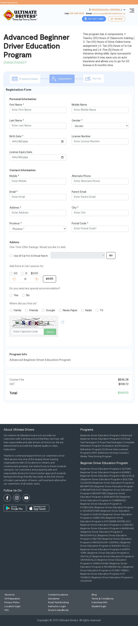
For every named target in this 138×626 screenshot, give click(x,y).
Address (15, 208)
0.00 (35, 273)
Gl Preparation (12, 598)
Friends (33, 310)
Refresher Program (90, 449)
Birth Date (16, 136)
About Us (9, 594)
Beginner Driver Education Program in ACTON (105, 469)
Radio (88, 310)
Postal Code (80, 223)
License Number (81, 136)
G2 (15, 273)
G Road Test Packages (110, 442)
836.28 (124, 379)
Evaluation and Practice (115, 446)
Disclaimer (54, 598)
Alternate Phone (81, 176)
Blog (94, 594)
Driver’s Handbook (58, 610)
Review (118, 18)
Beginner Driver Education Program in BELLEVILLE (107, 476)
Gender (77, 120)
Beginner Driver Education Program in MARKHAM (107, 528)
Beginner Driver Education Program (99, 435)
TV (101, 310)
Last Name (17, 120)
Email (14, 192)
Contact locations (58, 594)
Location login (12, 606)
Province (16, 223)
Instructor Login (57, 606)
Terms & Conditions (103, 598)
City (75, 208)
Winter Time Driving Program (95, 456)
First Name (17, 105)
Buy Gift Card (96, 19)
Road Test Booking (58, 602)
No (28, 295)
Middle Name (79, 105)
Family (17, 310)
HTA (6, 610)
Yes (16, 295)
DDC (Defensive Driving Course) (110, 453)
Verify (50, 332)
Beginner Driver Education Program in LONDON (106, 525)
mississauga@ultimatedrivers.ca (109, 13)
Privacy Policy (12, 602)
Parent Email (79, 192)
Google (50, 310)
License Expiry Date (21, 152)
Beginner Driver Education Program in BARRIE (105, 472)
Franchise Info (99, 602)
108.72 (124, 384)
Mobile (14, 176)
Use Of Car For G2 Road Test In (31, 256)
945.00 (123, 392)
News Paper (70, 310)
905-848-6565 (77, 13)
